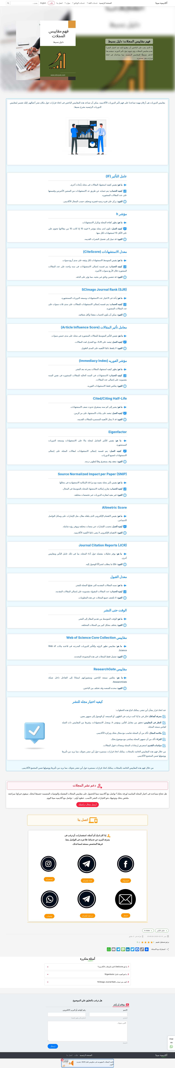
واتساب (49, 916)
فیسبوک (126, 880)
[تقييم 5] (139, 942)
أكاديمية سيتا (161, 3)
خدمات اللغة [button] (93, 3)
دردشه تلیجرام (87, 916)
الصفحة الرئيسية (105, 3)
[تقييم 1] (152, 942)
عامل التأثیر (160, 930)
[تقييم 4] (142, 942)
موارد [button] (68, 3)
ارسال (52, 1046)
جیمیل (125, 915)
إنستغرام (49, 879)
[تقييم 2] (149, 942)
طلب (51, 3)
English (43, 3)
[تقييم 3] (145, 942)
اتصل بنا (59, 3)
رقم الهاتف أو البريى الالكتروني (74, 1010)
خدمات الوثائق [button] (79, 3)
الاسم (125, 1010)
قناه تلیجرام (87, 880)
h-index (146, 930)
